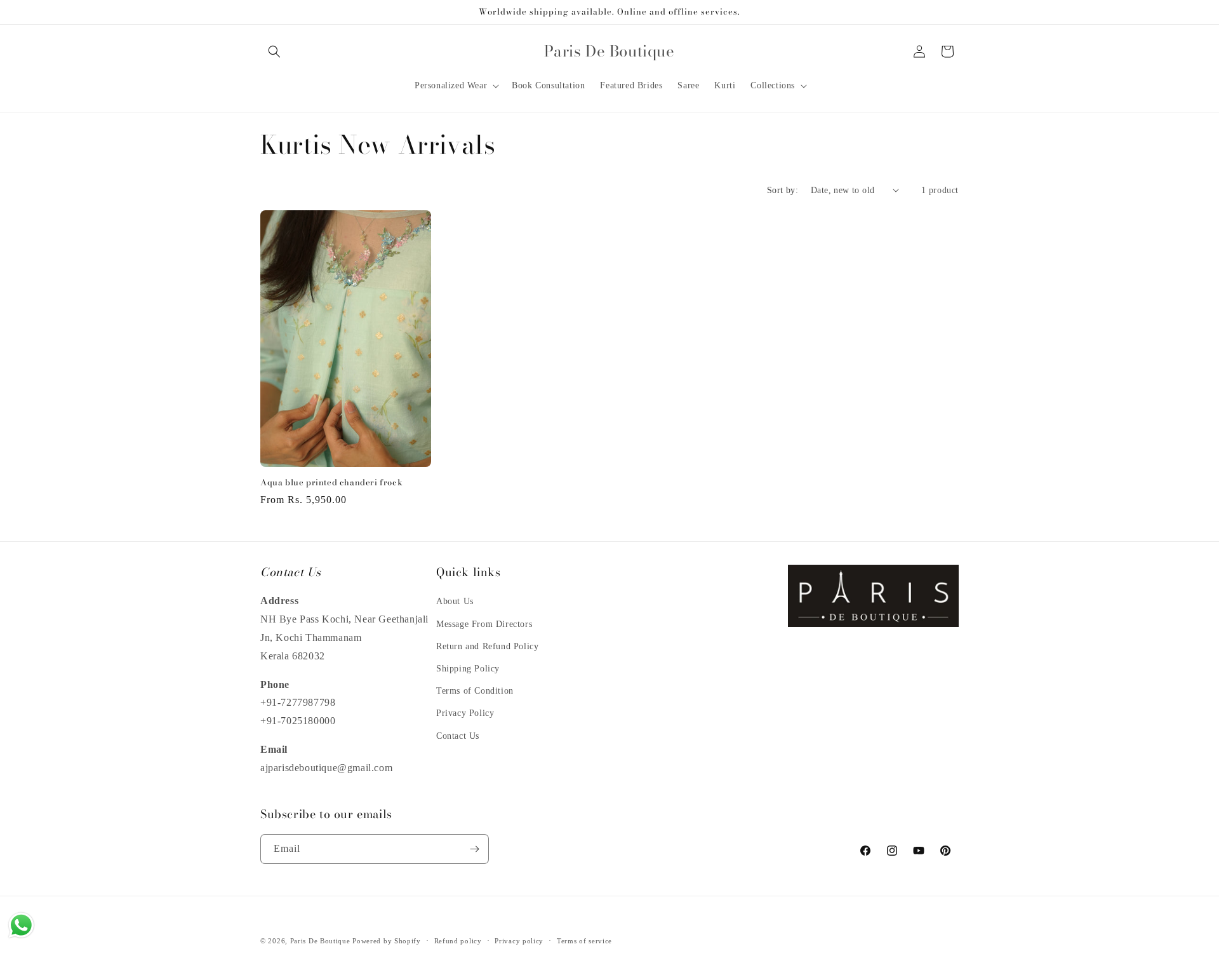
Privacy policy (519, 941)
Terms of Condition (475, 691)
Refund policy (458, 941)
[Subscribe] (474, 849)
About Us (455, 601)
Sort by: (782, 190)
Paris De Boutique (320, 941)
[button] (274, 51)
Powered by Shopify (386, 941)
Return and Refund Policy (487, 646)
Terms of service (584, 941)
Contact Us (457, 736)
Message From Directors (484, 624)
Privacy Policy (465, 713)
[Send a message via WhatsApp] (21, 925)
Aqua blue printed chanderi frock (331, 482)
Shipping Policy (468, 668)
